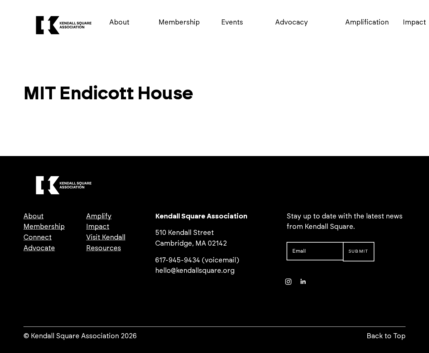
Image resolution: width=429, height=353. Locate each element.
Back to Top (386, 336)
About (119, 22)
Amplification (367, 22)
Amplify (99, 216)
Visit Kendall (105, 237)
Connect (37, 237)
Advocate (39, 248)
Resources (103, 248)
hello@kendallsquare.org (195, 270)
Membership (179, 22)
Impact (414, 22)
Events (232, 22)
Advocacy (291, 22)
